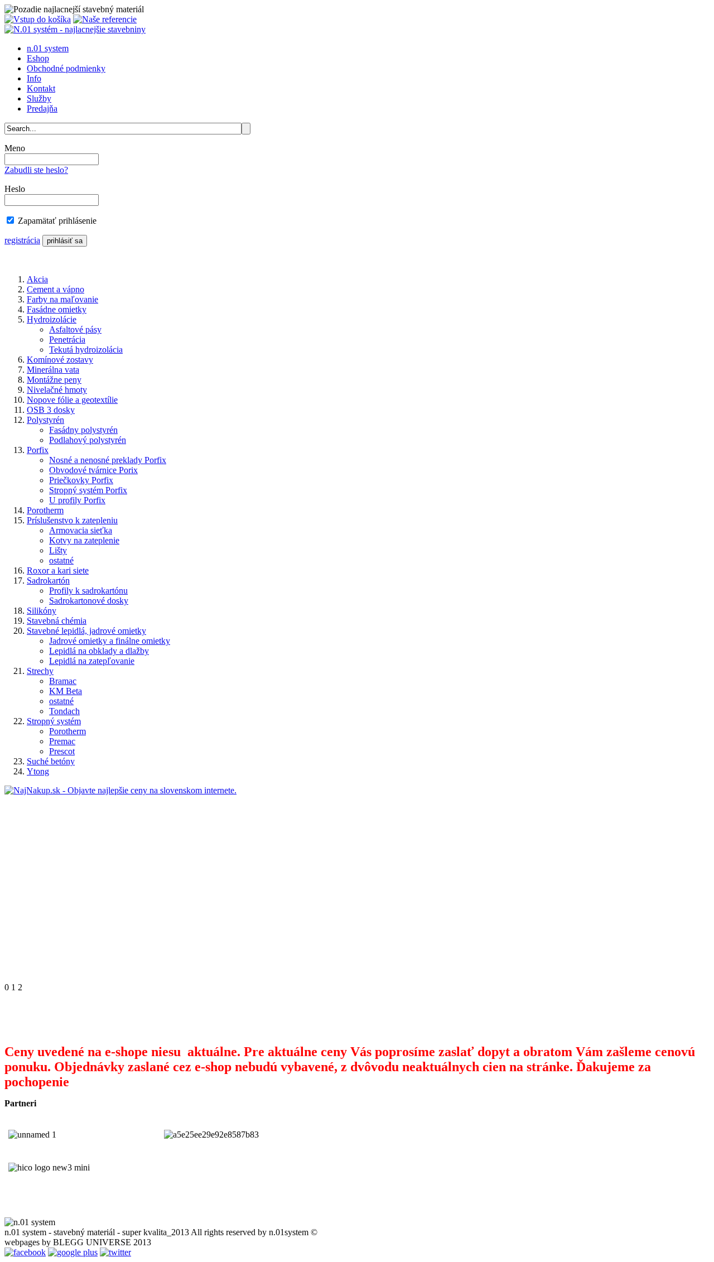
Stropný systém (54, 721)
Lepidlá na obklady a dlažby (99, 651)
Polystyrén (45, 420)
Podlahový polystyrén (87, 440)
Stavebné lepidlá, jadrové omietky (86, 630)
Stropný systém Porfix (88, 490)
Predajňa (42, 108)
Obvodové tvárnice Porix (93, 470)
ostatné (61, 560)
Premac (62, 741)
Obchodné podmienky (66, 68)
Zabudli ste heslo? (36, 170)
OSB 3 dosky (51, 410)
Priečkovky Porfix (81, 480)
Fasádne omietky (56, 309)
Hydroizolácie (51, 319)
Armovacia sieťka (80, 530)
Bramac (62, 681)
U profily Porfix (77, 500)
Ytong (38, 771)
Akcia (37, 279)
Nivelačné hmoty (57, 389)
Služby (39, 98)
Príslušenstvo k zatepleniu (72, 520)
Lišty (58, 550)
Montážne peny (54, 379)
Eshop (38, 58)
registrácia (22, 240)
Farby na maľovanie (62, 299)
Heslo (14, 189)
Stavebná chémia (56, 620)
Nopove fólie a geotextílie (72, 399)
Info (34, 78)
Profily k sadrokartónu (88, 590)
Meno (14, 148)
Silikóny (41, 610)
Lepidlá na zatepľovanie (91, 661)
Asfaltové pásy (75, 329)
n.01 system (48, 48)
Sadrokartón (48, 580)
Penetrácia (67, 339)
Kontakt (41, 88)
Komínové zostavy (60, 359)
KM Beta (65, 691)
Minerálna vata (53, 369)
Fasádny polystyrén (83, 430)
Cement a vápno (55, 289)
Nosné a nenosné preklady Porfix (107, 460)
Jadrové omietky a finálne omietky (109, 641)
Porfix (38, 450)
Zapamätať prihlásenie (57, 220)
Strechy (40, 671)
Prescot (62, 751)
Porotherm (45, 510)
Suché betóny (51, 761)
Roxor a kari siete (58, 570)
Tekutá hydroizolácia (86, 349)
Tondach (64, 711)
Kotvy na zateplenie (84, 540)
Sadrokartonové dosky (88, 600)
